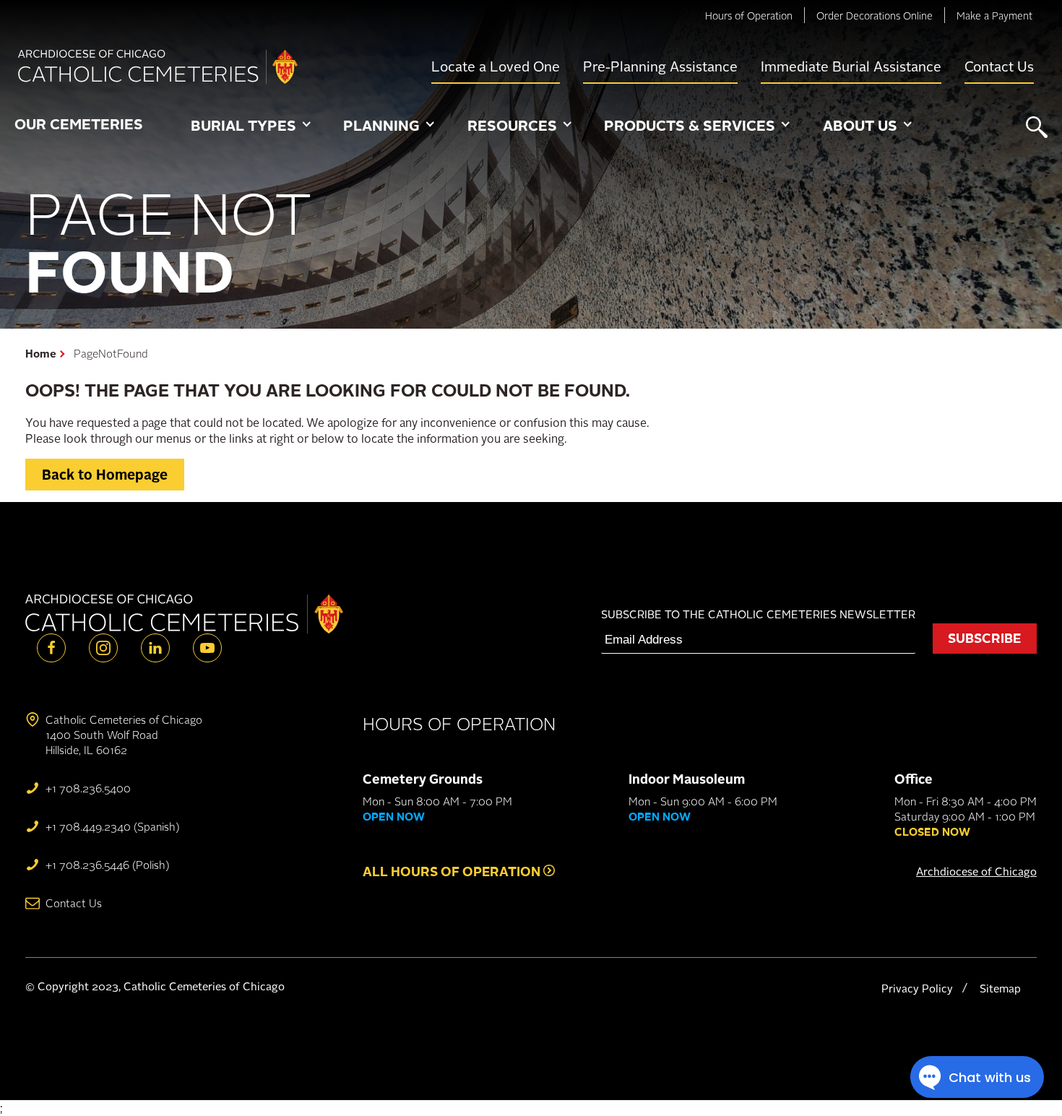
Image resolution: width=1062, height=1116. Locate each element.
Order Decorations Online (874, 15)
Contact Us (999, 66)
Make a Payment (994, 15)
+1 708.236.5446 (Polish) (107, 865)
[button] (251, 127)
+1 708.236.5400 (88, 788)
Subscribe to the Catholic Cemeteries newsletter (758, 614)
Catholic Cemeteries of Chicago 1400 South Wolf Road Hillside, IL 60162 (124, 735)
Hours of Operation (749, 15)
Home (40, 353)
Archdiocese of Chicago (976, 871)
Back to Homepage (105, 474)
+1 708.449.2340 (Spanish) (112, 827)
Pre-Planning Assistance (660, 66)
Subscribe (984, 638)
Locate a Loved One (495, 66)
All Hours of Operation (453, 871)
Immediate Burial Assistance (851, 66)
